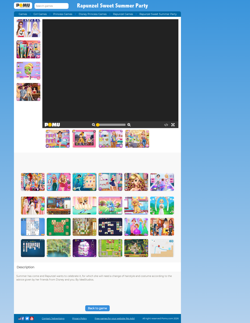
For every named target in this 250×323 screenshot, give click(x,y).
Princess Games (62, 14)
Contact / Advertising (53, 318)
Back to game (97, 308)
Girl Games (40, 14)
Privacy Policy (79, 318)
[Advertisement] (97, 162)
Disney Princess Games (93, 14)
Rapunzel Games (123, 14)
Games (23, 14)
